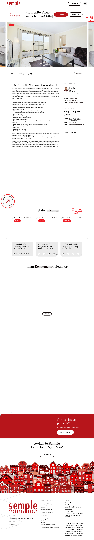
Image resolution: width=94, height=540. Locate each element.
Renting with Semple (47, 519)
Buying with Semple (47, 504)
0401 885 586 (73, 98)
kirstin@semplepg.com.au (76, 102)
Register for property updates (48, 524)
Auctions (43, 507)
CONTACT (12, 521)
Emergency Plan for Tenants (74, 513)
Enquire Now (61, 14)
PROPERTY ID (67, 133)
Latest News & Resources (73, 507)
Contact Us (68, 503)
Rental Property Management (50, 527)
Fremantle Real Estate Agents (74, 523)
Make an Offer (75, 14)
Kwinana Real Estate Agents (73, 525)
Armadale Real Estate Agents (74, 533)
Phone (66, 100)
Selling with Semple (47, 512)
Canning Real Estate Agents (73, 531)
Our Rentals (44, 520)
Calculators (68, 509)
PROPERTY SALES (47, 500)
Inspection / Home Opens (47, 509)
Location (66, 118)
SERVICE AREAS (70, 520)
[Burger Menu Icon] (85, 3)
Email (65, 102)
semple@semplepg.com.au (76, 124)
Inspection (43, 522)
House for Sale (44, 505)
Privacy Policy (69, 511)
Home (67, 501)
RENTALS (44, 515)
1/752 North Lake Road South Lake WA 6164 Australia (22, 518)
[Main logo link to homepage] (13, 4)
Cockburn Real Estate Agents (74, 529)
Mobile (66, 98)
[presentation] (3, 45)
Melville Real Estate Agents (73, 535)
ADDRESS (12, 515)
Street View (79, 73)
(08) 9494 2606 (73, 100)
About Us (68, 505)
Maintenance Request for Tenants (73, 516)
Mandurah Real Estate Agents (74, 527)
